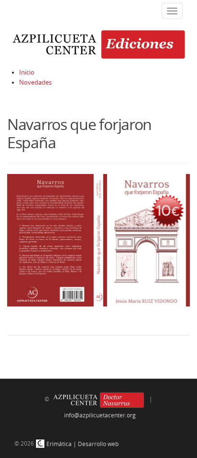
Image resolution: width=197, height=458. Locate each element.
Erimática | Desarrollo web (82, 443)
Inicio (26, 72)
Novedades (35, 82)
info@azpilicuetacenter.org (100, 415)
